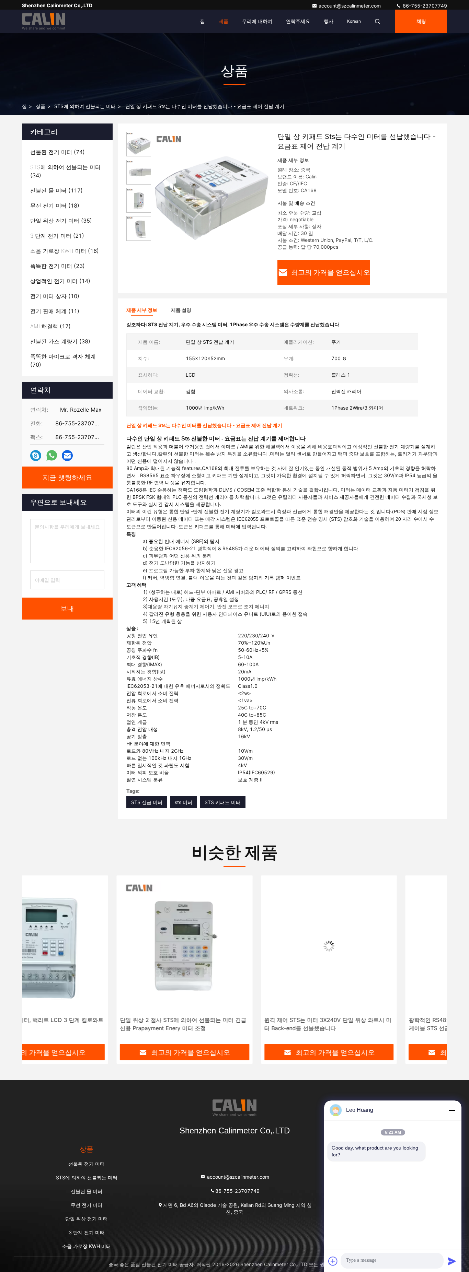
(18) (54, 205)
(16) (64, 250)
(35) (61, 220)
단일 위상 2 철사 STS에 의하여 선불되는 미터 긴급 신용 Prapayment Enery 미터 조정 (88, 1024)
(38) (60, 341)
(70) (63, 360)
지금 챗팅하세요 (67, 477)
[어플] (52, 455)
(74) (57, 152)
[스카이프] (35, 455)
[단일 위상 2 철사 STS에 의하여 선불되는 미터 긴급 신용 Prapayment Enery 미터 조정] (90, 946)
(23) (57, 265)
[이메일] (67, 455)
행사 (328, 21)
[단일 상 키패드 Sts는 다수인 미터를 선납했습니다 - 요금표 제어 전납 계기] (211, 189)
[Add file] (333, 1261)
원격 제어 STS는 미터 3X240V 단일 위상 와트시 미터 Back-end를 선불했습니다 (233, 1024)
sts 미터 (183, 802)
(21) (57, 235)
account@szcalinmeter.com (350, 6)
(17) (50, 326)
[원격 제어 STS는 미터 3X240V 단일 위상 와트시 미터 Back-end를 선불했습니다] (234, 946)
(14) (60, 281)
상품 (40, 106)
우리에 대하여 (257, 21)
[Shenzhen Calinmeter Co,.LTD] (43, 21)
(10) (54, 296)
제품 (223, 21)
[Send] (451, 1261)
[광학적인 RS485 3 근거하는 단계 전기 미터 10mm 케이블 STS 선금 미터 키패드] (379, 946)
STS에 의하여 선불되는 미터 (85, 106)
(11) (54, 311)
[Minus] (452, 1110)
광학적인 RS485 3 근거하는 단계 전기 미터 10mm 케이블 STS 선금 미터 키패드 (377, 1024)
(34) (65, 171)
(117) (56, 190)
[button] (34, 962)
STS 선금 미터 (146, 802)
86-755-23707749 (424, 6)
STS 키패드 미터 (223, 802)
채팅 (421, 21)
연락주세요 (298, 21)
